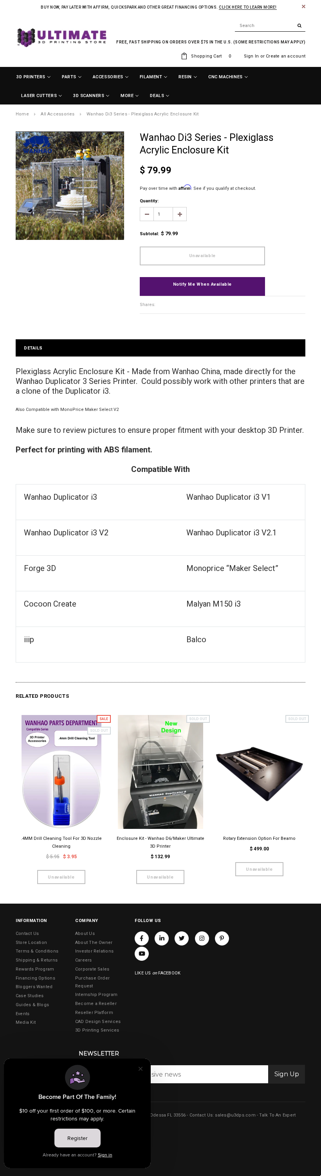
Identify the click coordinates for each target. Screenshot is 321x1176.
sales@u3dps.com (235, 1115)
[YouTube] (142, 954)
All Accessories (57, 114)
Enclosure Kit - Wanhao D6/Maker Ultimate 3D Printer (160, 842)
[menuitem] (34, 77)
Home (22, 114)
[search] (270, 26)
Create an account (285, 56)
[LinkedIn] (162, 938)
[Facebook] (142, 938)
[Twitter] (182, 938)
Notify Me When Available (202, 284)
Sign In (251, 56)
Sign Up (286, 1074)
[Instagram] (202, 938)
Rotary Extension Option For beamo (259, 838)
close (303, 6)
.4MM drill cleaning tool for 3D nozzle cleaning (61, 842)
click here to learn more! (248, 7)
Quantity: (149, 201)
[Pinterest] (222, 938)
